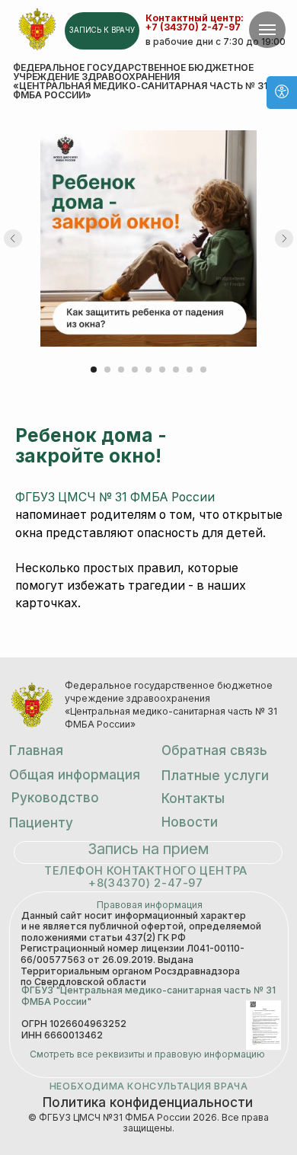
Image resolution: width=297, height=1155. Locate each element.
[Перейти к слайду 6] (162, 369)
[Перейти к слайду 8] (190, 369)
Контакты (193, 798)
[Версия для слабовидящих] (282, 92)
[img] (37, 29)
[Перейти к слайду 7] (176, 369)
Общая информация (74, 774)
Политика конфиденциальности (148, 1102)
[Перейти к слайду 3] (121, 369)
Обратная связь (214, 750)
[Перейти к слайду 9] (203, 369)
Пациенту (41, 822)
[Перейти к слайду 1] (94, 369)
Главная (36, 750)
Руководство (55, 797)
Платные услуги (215, 775)
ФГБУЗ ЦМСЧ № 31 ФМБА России (115, 497)
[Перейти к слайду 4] (135, 369)
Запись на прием (148, 849)
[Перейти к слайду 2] (107, 369)
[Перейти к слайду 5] (148, 369)
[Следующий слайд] (284, 238)
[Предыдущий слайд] (13, 238)
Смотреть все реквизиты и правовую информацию (147, 1054)
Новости (189, 822)
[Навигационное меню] (267, 29)
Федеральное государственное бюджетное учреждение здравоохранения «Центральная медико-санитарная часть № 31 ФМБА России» (140, 81)
